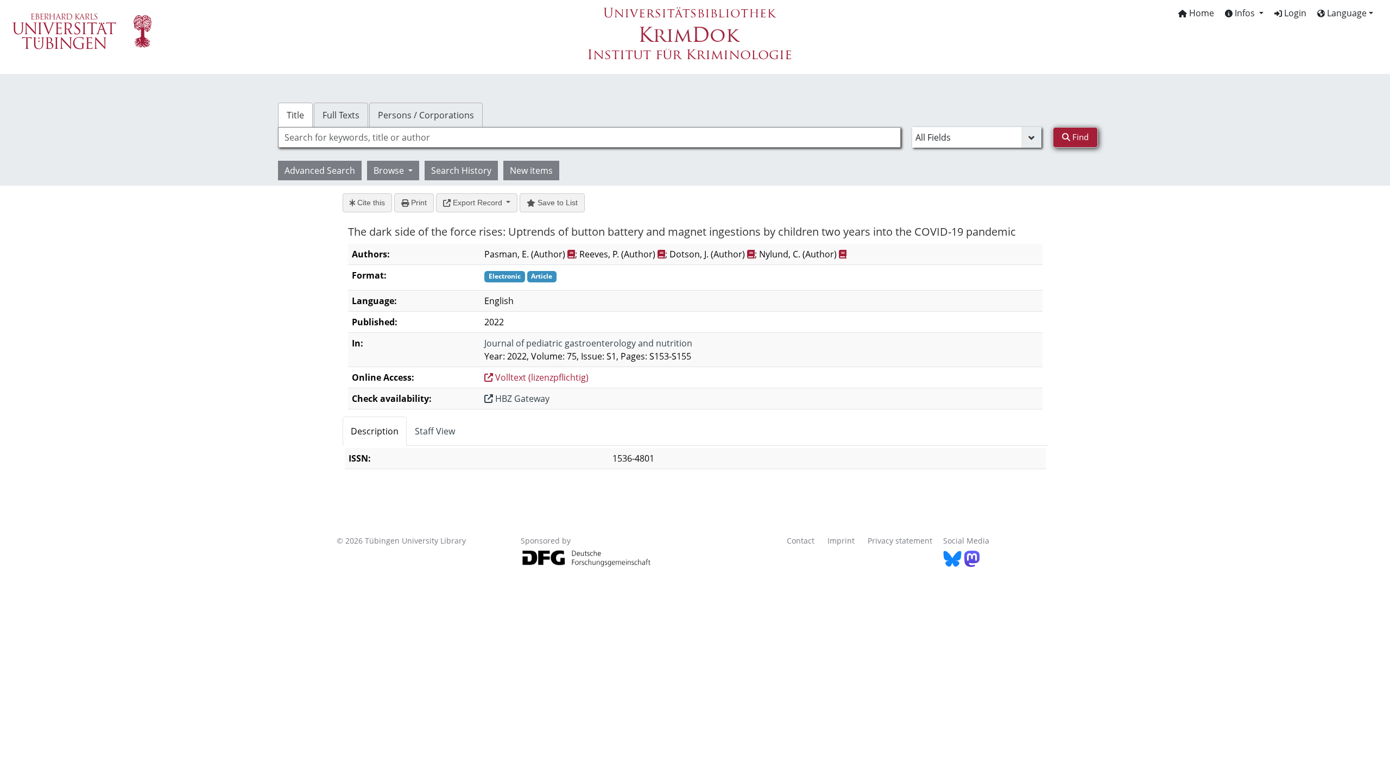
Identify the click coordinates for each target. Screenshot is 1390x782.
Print (418, 202)
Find (1079, 136)
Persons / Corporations (426, 115)
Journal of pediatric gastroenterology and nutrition (588, 343)
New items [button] (531, 170)
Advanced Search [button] (320, 170)
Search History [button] (461, 170)
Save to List (556, 202)
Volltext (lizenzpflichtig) (541, 377)
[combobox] (589, 137)
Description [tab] (375, 431)
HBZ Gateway (521, 399)
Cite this (370, 202)
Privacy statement (900, 540)
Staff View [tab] (435, 431)
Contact (800, 540)
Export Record (477, 202)
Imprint (841, 540)
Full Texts (341, 115)
